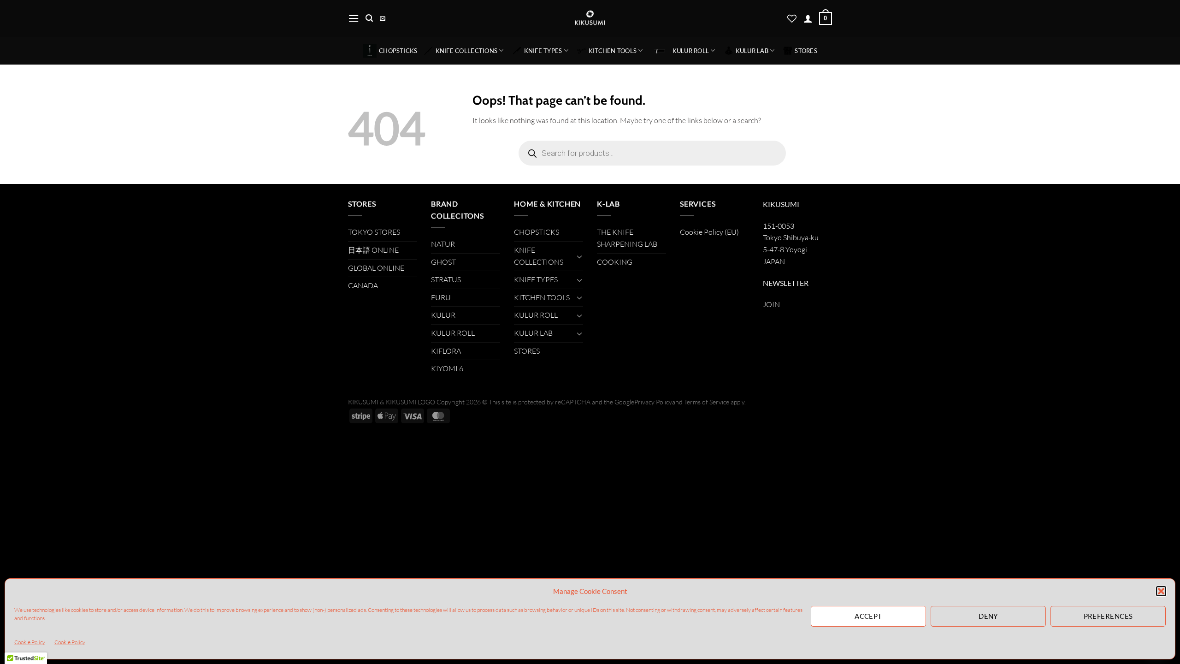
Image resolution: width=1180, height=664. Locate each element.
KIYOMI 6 (447, 368)
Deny (988, 616)
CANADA (363, 285)
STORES (806, 50)
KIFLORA (446, 351)
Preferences (1108, 616)
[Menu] (353, 18)
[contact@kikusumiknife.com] (384, 18)
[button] (1161, 591)
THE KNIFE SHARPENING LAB (627, 238)
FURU (441, 297)
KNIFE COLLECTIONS (466, 50)
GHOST (443, 262)
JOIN (771, 304)
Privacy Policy (653, 402)
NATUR (443, 244)
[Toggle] (579, 256)
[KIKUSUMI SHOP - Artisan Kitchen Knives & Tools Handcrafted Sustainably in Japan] (590, 18)
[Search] (369, 18)
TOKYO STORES (374, 232)
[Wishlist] (791, 18)
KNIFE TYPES (543, 50)
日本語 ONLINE (373, 250)
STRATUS (446, 279)
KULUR (443, 315)
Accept (868, 616)
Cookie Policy (29, 642)
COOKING (614, 262)
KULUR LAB (752, 50)
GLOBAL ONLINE (376, 268)
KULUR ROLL (691, 50)
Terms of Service (706, 402)
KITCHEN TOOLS (613, 50)
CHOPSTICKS (398, 50)
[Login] (808, 18)
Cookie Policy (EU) (709, 232)
